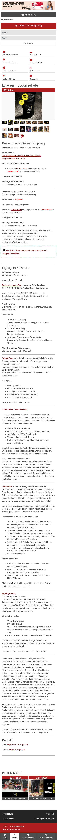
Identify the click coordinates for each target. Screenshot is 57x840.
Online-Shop (21, 168)
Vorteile (14, 837)
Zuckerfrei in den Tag (11, 285)
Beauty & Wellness (46, 837)
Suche (30, 43)
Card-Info (50, 814)
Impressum (8, 814)
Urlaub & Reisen (28, 837)
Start (5, 837)
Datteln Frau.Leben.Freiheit (14, 410)
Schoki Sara (7, 358)
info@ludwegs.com (17, 750)
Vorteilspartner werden (44, 819)
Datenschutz (8, 819)
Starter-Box (7, 486)
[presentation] (4, 106)
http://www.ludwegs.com (17, 745)
